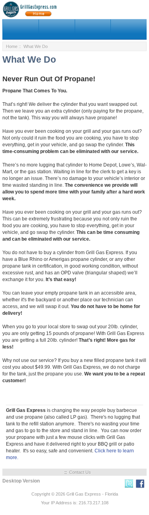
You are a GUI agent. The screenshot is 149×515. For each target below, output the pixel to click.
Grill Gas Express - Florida (92, 494)
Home (11, 46)
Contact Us (80, 472)
